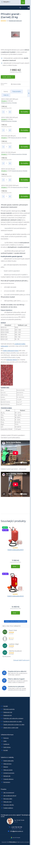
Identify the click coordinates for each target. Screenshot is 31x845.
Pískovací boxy (7, 764)
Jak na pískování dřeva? (9, 795)
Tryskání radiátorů (8, 808)
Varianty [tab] (5, 91)
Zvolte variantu (7, 77)
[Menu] (28, 7)
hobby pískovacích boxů (11, 350)
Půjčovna (6, 738)
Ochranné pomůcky (8, 773)
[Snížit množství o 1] (3, 111)
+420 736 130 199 (16, 827)
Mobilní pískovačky (8, 760)
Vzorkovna (6, 744)
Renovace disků (7, 798)
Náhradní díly (6, 776)
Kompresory (6, 782)
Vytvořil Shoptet (16, 837)
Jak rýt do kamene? (8, 792)
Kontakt (5, 706)
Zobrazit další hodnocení (21, 660)
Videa (4, 741)
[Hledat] (20, 7)
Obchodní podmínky (9, 709)
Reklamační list (7, 715)
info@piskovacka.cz (16, 831)
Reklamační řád (7, 712)
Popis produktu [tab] (16, 91)
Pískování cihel (7, 802)
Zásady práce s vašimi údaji (10, 727)
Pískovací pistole (7, 770)
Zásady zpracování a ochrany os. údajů (13, 724)
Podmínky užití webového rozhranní (13, 718)
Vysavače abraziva (8, 779)
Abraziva (5, 767)
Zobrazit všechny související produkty (15, 621)
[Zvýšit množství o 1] (9, 111)
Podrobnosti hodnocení (15, 20)
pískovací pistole (11, 359)
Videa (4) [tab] (5, 95)
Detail (14, 566)
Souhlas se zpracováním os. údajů (12, 721)
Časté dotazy (7, 747)
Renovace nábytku (8, 805)
